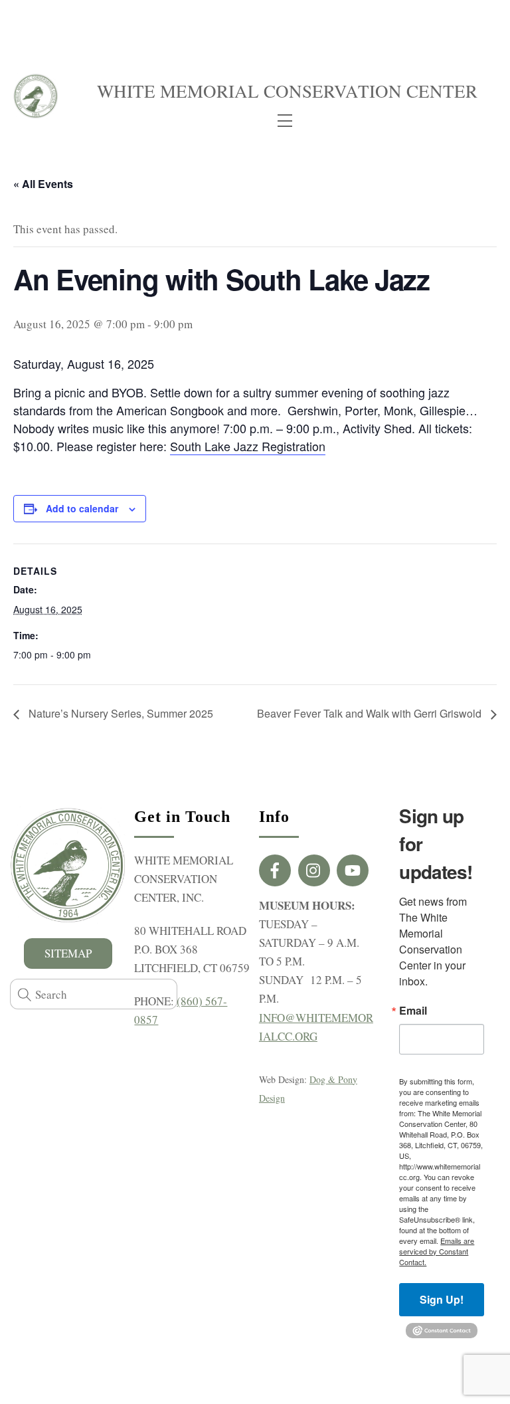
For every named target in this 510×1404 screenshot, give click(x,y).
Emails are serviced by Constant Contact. (436, 1251)
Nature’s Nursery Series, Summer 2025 (119, 713)
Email (413, 1010)
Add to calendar (82, 508)
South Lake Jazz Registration (247, 445)
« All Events (43, 183)
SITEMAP (68, 953)
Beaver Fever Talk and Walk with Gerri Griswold (370, 713)
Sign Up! (442, 1299)
